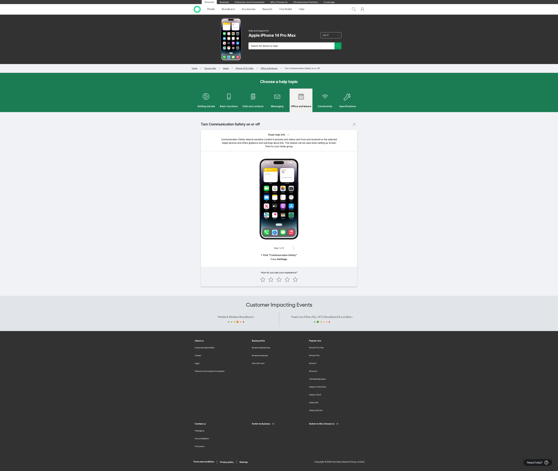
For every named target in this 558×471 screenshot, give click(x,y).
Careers (198, 355)
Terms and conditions (203, 461)
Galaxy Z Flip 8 (315, 394)
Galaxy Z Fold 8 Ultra (317, 387)
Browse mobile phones (261, 347)
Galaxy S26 (313, 402)
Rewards (267, 9)
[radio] (263, 279)
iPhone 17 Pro (314, 355)
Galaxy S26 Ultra (316, 410)
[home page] (197, 9)
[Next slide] (293, 248)
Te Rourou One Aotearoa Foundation (210, 371)
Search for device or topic (264, 45)
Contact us (200, 423)
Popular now (315, 340)
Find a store (199, 446)
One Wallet (285, 9)
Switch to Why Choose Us (321, 423)
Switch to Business (261, 423)
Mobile (211, 9)
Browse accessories (260, 355)
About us (199, 340)
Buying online (258, 340)
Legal (197, 363)
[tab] (206, 100)
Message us (199, 430)
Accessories (248, 9)
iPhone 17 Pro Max (316, 347)
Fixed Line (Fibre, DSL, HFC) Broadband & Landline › (322, 317)
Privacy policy (227, 462)
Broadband (228, 9)
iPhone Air (313, 371)
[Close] (354, 124)
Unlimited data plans (317, 379)
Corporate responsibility (204, 347)
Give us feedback (202, 438)
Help (301, 9)
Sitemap (243, 462)
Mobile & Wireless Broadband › (236, 317)
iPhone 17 (312, 363)
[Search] (338, 45)
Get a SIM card (258, 363)
